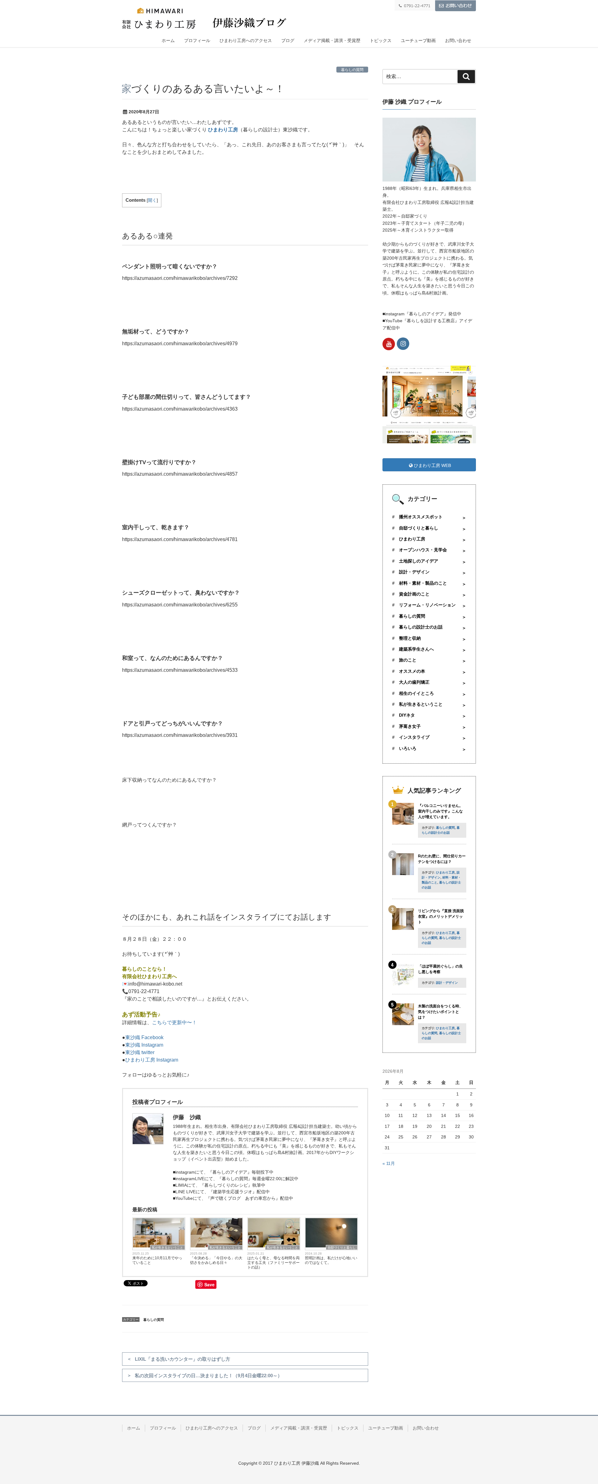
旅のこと (407, 659)
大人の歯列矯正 (414, 682)
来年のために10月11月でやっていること (157, 1260)
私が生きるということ (167, 1247)
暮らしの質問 (352, 70)
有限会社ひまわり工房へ (149, 976)
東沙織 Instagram (144, 1045)
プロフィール (197, 40)
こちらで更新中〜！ (174, 1022)
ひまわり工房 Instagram (151, 1059)
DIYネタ (407, 715)
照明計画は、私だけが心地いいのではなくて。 (331, 1260)
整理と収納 (410, 638)
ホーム (168, 40)
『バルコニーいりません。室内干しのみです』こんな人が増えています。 (440, 811)
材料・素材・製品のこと (423, 583)
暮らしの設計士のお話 (421, 626)
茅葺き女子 (410, 726)
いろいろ (407, 748)
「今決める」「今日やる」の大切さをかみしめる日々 (216, 1260)
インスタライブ (414, 737)
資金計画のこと (414, 593)
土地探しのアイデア (418, 560)
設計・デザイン (414, 571)
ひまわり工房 (223, 129)
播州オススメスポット (421, 516)
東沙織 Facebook (144, 1037)
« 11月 (388, 1163)
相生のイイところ (416, 693)
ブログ (287, 40)
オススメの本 (412, 671)
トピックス (381, 40)
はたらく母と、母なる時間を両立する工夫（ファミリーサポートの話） (273, 1263)
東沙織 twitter (139, 1052)
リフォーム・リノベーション (427, 604)
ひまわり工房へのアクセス (246, 40)
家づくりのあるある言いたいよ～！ (203, 88)
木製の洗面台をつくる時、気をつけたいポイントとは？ (440, 1012)
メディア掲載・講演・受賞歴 (332, 40)
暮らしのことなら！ (144, 969)
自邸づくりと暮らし (342, 1247)
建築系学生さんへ (416, 649)
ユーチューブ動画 (418, 40)
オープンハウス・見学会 (423, 549)
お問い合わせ (458, 40)
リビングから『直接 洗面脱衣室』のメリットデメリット (441, 916)
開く (152, 200)
